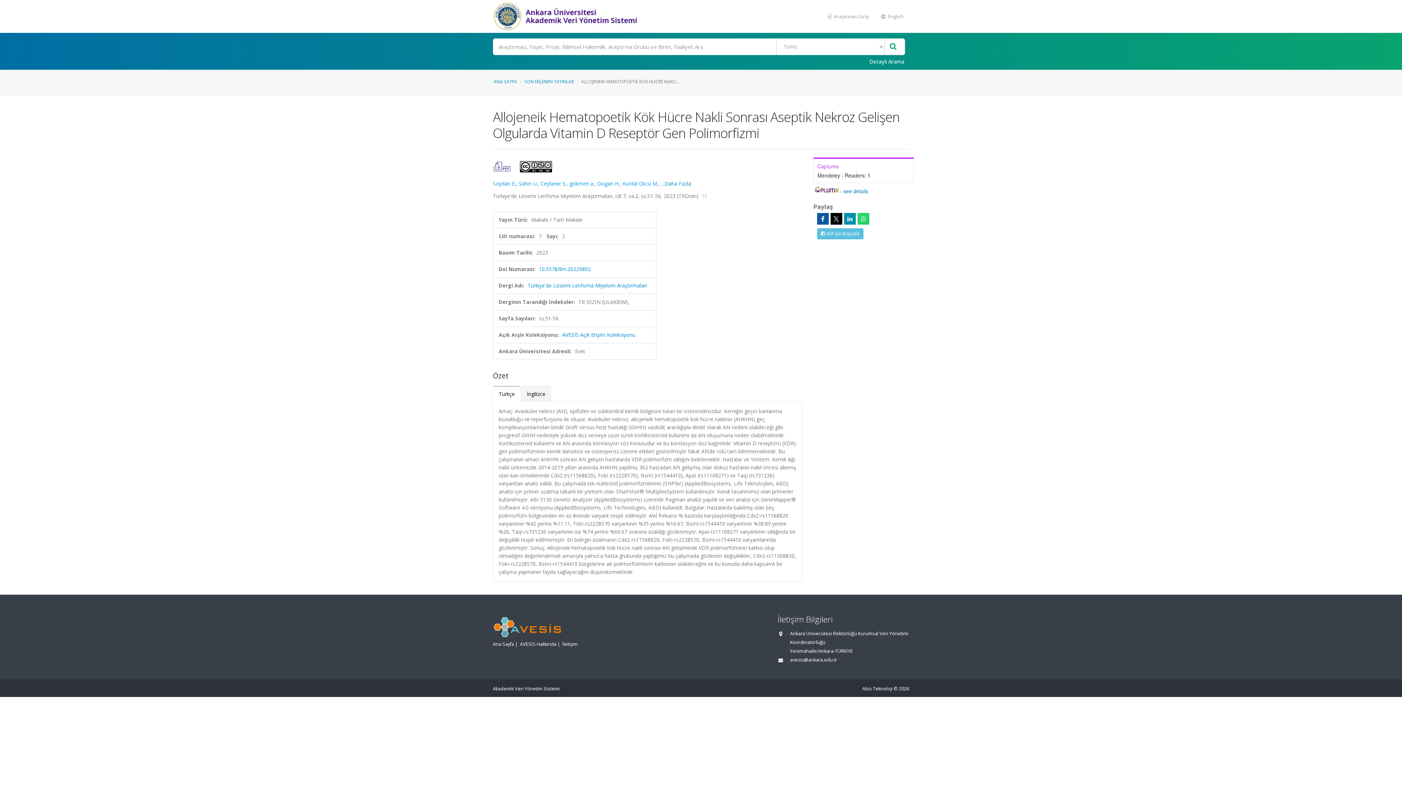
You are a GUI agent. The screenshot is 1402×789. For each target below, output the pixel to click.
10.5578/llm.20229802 (565, 269)
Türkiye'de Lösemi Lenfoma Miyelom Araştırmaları (587, 285)
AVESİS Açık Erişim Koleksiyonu (598, 334)
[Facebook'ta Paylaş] (823, 219)
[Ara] (893, 47)
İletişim (570, 644)
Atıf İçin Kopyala (842, 233)
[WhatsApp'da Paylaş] (863, 219)
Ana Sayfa (505, 81)
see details (855, 191)
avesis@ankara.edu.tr (813, 660)
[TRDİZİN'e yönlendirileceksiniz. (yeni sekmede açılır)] (704, 196)
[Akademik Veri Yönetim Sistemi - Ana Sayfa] (508, 16)
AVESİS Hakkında (538, 644)
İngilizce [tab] (536, 393)
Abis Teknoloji (877, 689)
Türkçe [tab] (507, 393)
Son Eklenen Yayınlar (549, 81)
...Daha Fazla (676, 183)
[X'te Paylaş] (836, 219)
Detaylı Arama (886, 61)
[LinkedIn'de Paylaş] (850, 219)
